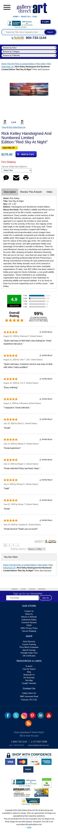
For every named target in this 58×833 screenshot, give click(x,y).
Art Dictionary (29, 678)
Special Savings (29, 650)
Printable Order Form (29, 653)
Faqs (35, 17)
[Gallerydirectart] (29, 7)
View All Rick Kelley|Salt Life (13, 127)
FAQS (29, 625)
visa (10, 762)
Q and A (29, 666)
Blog (29, 672)
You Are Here (11, 557)
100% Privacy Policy (29, 628)
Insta (24, 715)
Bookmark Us (29, 675)
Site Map (29, 680)
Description (10, 192)
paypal (28, 769)
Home (15, 17)
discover (34, 762)
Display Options (18, 548)
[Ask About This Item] (6, 180)
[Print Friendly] (26, 180)
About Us (25, 17)
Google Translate (29, 683)
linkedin (40, 715)
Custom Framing (29, 644)
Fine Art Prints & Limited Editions (21, 64)
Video (49, 192)
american (46, 762)
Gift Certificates (29, 656)
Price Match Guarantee (29, 647)
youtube (49, 715)
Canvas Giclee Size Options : (14, 166)
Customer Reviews (29, 622)
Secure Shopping (29, 631)
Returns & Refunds (29, 617)
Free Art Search (29, 669)
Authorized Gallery (29, 620)
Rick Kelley (41, 64)
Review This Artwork (31, 192)
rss (28, 723)
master (22, 762)
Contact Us (29, 611)
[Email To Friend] (16, 180)
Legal (29, 827)
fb (8, 715)
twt (16, 715)
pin (32, 715)
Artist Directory (29, 641)
